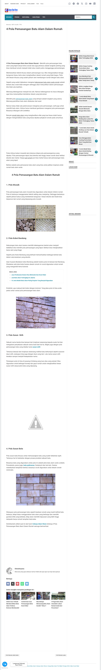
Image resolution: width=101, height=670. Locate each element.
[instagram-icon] (86, 3)
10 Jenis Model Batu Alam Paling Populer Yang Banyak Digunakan (32, 280)
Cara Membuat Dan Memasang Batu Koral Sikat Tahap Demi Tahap (86, 78)
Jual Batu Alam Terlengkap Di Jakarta (23, 277)
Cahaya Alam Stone (40, 524)
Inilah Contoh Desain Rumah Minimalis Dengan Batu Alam (85, 109)
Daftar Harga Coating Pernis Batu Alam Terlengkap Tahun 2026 (86, 68)
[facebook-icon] (77, 3)
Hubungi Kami (14, 3)
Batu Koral (25, 17)
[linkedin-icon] (94, 3)
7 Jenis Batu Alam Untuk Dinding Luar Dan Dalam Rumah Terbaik (86, 130)
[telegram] (27, 584)
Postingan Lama (61, 655)
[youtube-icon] (90, 3)
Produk (17, 17)
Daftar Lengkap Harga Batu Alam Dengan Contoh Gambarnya (86, 88)
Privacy (23, 3)
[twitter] (12, 584)
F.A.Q (42, 3)
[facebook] (8, 584)
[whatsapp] (22, 584)
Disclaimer (31, 3)
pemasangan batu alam (24, 99)
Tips (44, 17)
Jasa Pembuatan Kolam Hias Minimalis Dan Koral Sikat (28, 275)
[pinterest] (17, 584)
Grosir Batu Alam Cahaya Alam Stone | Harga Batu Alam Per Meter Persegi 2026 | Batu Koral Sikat (53, 666)
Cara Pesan (36, 17)
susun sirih (36, 347)
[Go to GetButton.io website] (5, 668)
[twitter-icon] (82, 3)
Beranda (9, 17)
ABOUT (7, 3)
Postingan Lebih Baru (12, 655)
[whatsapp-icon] (69, 3)
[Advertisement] (35, 47)
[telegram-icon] (73, 3)
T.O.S (37, 3)
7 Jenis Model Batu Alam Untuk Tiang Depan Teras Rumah (86, 98)
